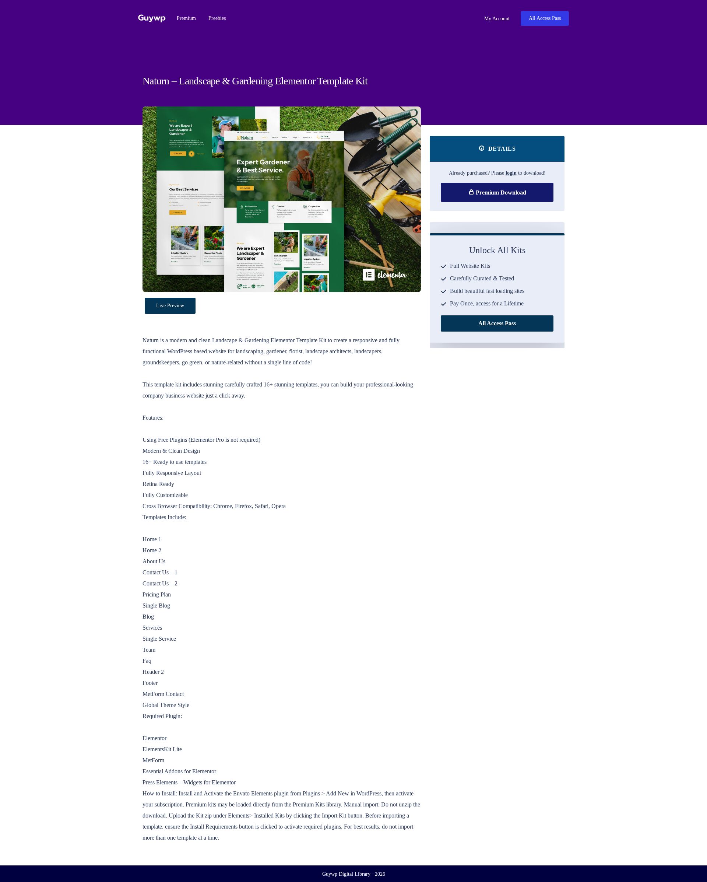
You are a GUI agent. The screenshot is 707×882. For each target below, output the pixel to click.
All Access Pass (545, 18)
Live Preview (170, 305)
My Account (496, 18)
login (511, 173)
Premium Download (500, 192)
